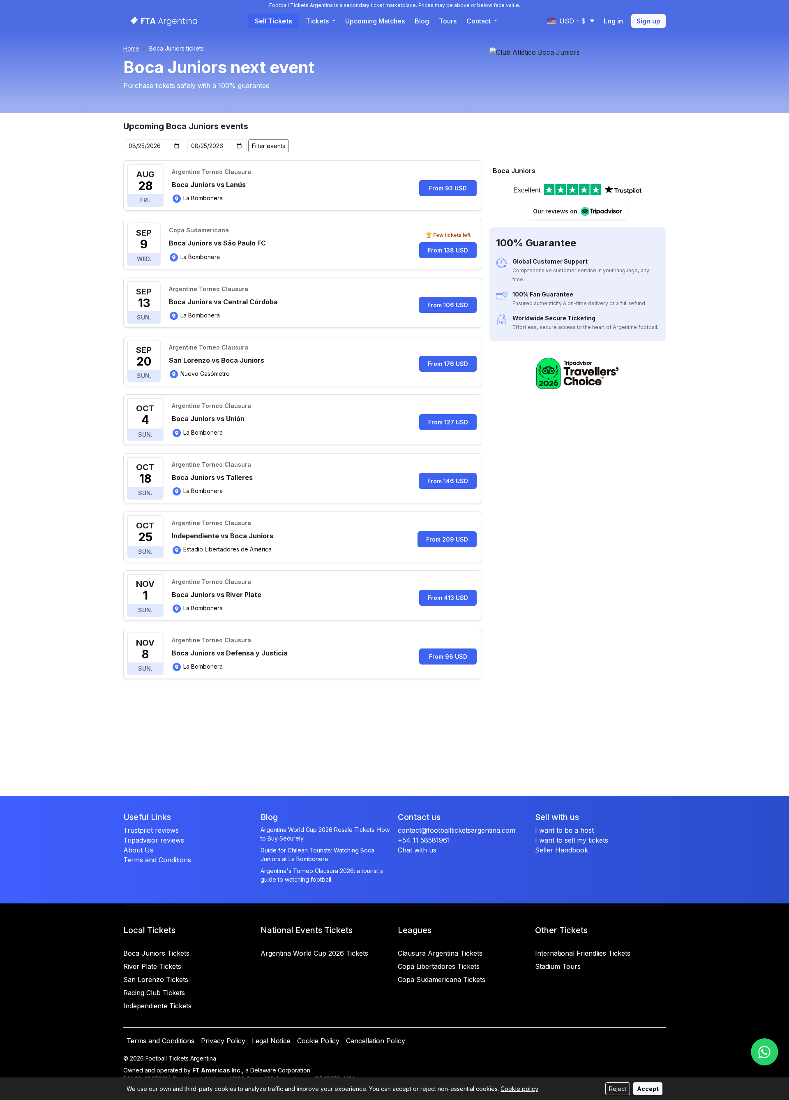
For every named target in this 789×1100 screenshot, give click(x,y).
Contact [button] (479, 21)
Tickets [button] (318, 21)
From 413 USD (448, 597)
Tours (448, 21)
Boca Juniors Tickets (156, 953)
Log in (613, 21)
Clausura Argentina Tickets (440, 953)
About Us (138, 850)
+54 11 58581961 (424, 840)
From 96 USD (448, 656)
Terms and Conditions (157, 860)
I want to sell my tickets (571, 840)
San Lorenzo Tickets (155, 979)
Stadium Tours (558, 966)
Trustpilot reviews (151, 830)
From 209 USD (447, 539)
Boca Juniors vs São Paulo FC (217, 243)
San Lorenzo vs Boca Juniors (216, 360)
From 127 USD (448, 422)
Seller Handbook (561, 850)
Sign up (648, 21)
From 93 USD (448, 188)
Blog (422, 21)
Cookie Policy (318, 1041)
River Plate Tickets (152, 966)
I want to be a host (564, 830)
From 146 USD (447, 480)
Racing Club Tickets (154, 993)
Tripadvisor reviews (153, 840)
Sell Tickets (273, 21)
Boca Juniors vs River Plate (216, 595)
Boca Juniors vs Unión (208, 419)
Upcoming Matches (375, 21)
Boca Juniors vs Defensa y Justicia (230, 653)
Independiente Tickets (157, 1006)
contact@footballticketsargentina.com (456, 830)
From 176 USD (448, 363)
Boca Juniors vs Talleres (212, 477)
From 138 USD (448, 250)
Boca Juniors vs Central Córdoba (223, 302)
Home (131, 48)
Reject (617, 1088)
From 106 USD (447, 304)
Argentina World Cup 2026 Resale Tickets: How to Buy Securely (325, 834)
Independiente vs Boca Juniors (222, 536)
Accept (648, 1088)
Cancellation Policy (375, 1041)
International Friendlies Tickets (582, 953)
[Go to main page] (161, 20)
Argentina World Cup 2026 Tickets (314, 953)
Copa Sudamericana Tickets (441, 979)
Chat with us (417, 850)
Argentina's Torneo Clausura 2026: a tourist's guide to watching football (322, 875)
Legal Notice (271, 1041)
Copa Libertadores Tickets (439, 966)
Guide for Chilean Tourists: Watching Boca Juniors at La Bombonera (317, 854)
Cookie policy (519, 1088)
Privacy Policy (223, 1041)
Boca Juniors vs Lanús (209, 185)
